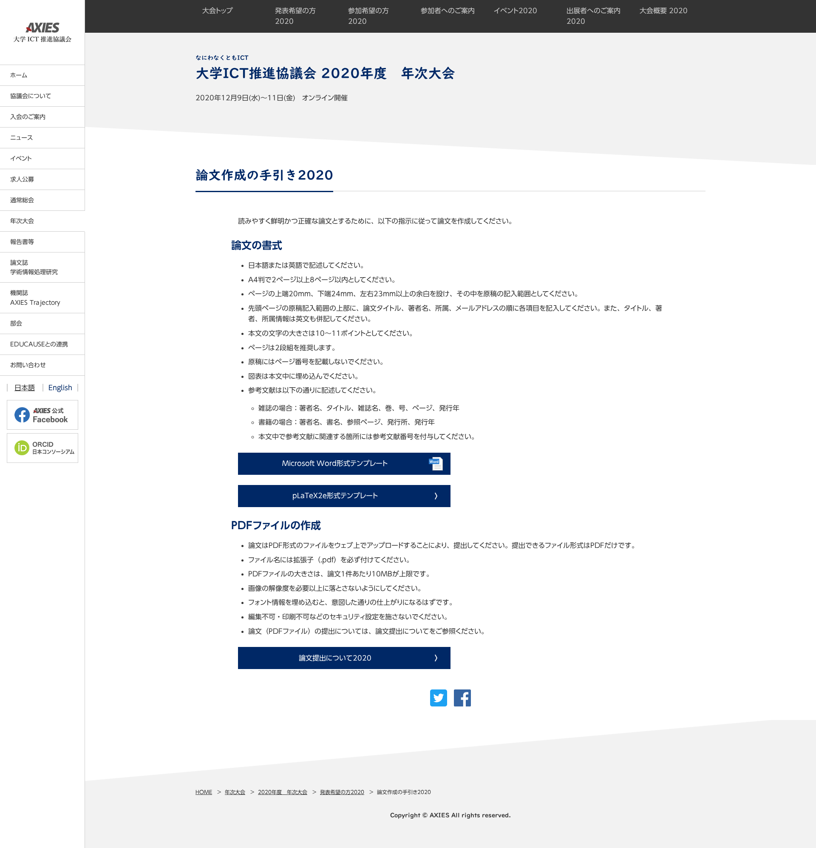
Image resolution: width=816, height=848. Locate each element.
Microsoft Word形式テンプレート (335, 463)
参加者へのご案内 (448, 10)
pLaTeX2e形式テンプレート (335, 495)
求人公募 (22, 179)
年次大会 (235, 791)
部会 (16, 323)
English (60, 387)
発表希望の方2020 (342, 791)
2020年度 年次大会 (282, 791)
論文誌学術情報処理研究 (34, 267)
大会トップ (217, 10)
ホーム (18, 75)
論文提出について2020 (335, 658)
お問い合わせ (28, 365)
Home (204, 791)
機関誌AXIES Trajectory (35, 297)
